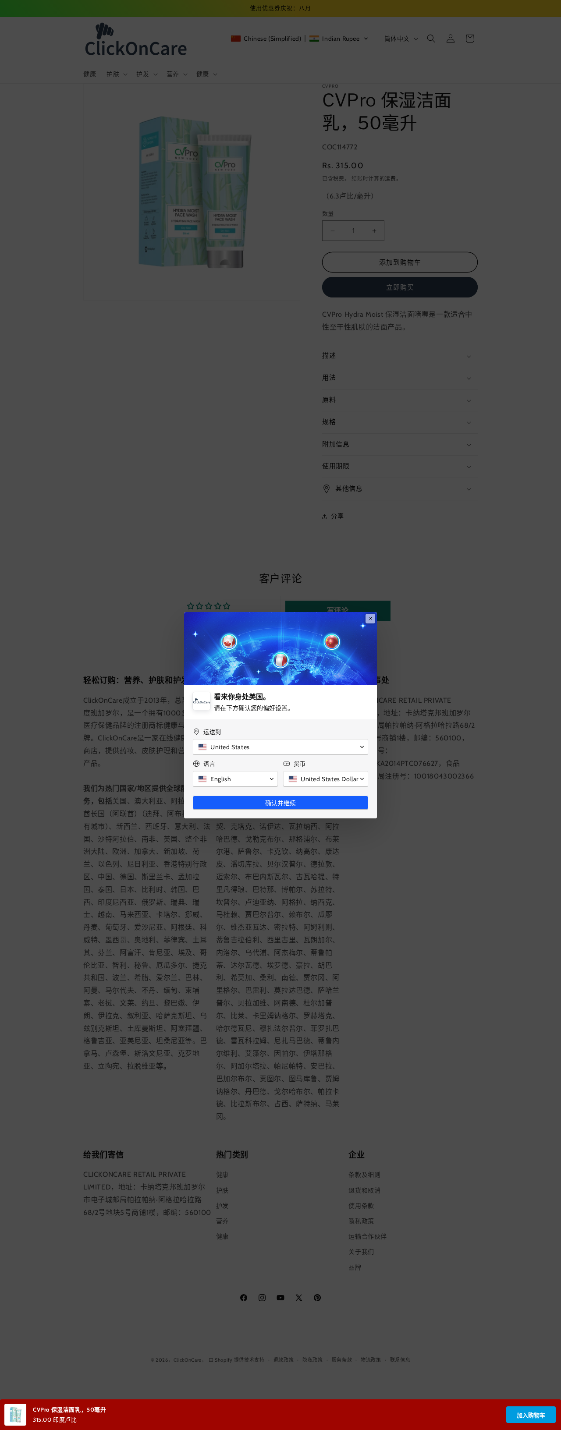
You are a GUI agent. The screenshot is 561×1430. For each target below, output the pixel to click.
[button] (280, 747)
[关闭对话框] (370, 618)
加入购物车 (531, 1415)
